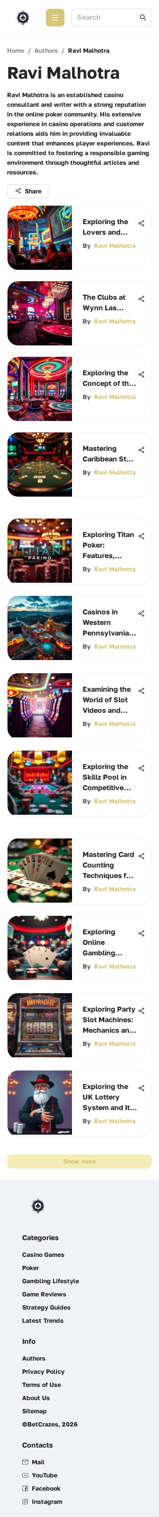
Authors (46, 50)
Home (15, 50)
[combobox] (107, 17)
